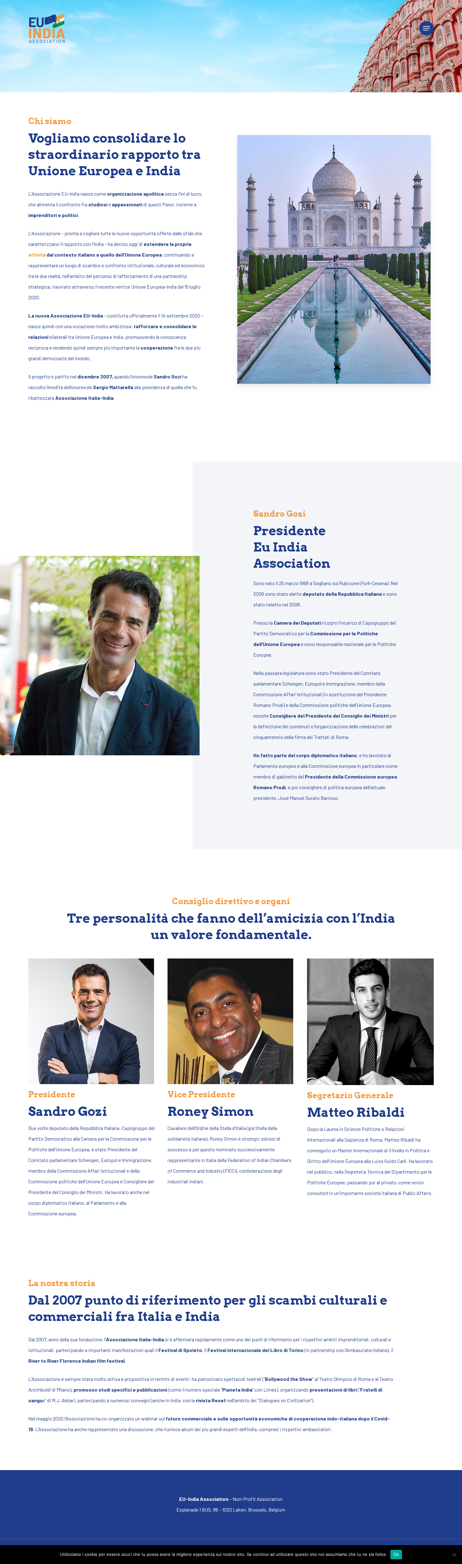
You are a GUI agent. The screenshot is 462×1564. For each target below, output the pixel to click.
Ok (396, 1554)
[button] (426, 28)
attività (37, 255)
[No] (454, 1554)
